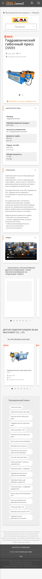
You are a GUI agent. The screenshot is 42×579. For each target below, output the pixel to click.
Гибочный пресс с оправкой (20, 469)
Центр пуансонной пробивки (21, 441)
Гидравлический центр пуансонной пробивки (19, 474)
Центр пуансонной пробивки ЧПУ (21, 494)
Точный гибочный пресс (19, 457)
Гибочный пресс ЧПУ (18, 430)
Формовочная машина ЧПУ (20, 512)
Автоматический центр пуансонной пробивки (19, 452)
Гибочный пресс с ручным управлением (20, 463)
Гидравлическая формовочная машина (18, 517)
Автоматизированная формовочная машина (18, 501)
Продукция (20, 26)
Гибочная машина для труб (20, 412)
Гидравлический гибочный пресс (20, 424)
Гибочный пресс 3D (17, 507)
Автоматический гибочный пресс (20, 436)
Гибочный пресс (16, 407)
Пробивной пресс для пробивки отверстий (18, 481)
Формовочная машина (18, 446)
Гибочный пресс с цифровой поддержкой (20, 488)
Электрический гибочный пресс (19, 417)
